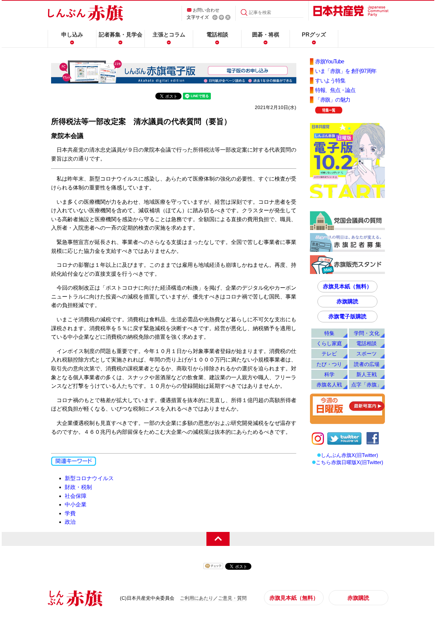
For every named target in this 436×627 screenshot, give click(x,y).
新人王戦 (366, 374)
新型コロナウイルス (89, 478)
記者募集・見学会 (120, 34)
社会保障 (76, 496)
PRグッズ (314, 34)
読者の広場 (366, 364)
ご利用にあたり (196, 598)
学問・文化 (366, 333)
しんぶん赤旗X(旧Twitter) (349, 455)
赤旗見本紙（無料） (347, 286)
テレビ (329, 353)
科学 (329, 374)
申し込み (72, 34)
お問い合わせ (206, 10)
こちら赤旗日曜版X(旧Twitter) (349, 462)
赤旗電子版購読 (347, 316)
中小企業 (76, 504)
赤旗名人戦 (329, 384)
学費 (70, 513)
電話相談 (217, 34)
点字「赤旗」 (366, 384)
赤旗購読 (347, 301)
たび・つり (329, 364)
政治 (70, 522)
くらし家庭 (329, 343)
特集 (329, 333)
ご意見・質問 (232, 598)
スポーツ (366, 353)
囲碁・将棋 (265, 34)
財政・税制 (78, 487)
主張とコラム (169, 34)
